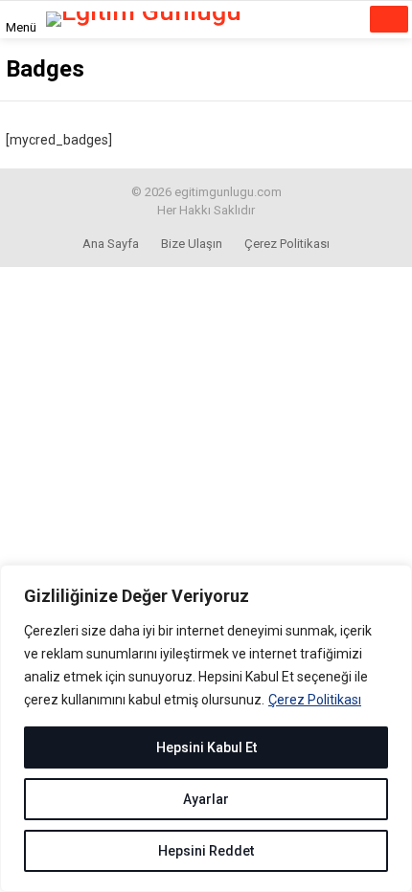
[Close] (391, 580)
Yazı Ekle (389, 19)
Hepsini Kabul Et (206, 747)
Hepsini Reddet (206, 851)
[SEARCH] (276, 19)
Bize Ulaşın (191, 243)
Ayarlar (206, 799)
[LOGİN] (339, 19)
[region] (206, 728)
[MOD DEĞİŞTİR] (310, 19)
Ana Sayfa (110, 243)
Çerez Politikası (314, 699)
